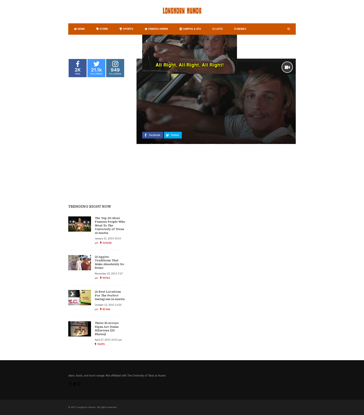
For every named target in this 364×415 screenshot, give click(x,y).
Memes (241, 29)
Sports (127, 29)
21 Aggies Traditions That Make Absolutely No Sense (109, 262)
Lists (219, 29)
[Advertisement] (171, 101)
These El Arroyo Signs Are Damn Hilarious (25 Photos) (107, 328)
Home (81, 29)
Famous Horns (157, 29)
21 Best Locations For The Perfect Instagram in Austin (110, 295)
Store (103, 29)
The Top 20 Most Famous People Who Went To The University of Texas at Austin (110, 225)
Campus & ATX (191, 29)
